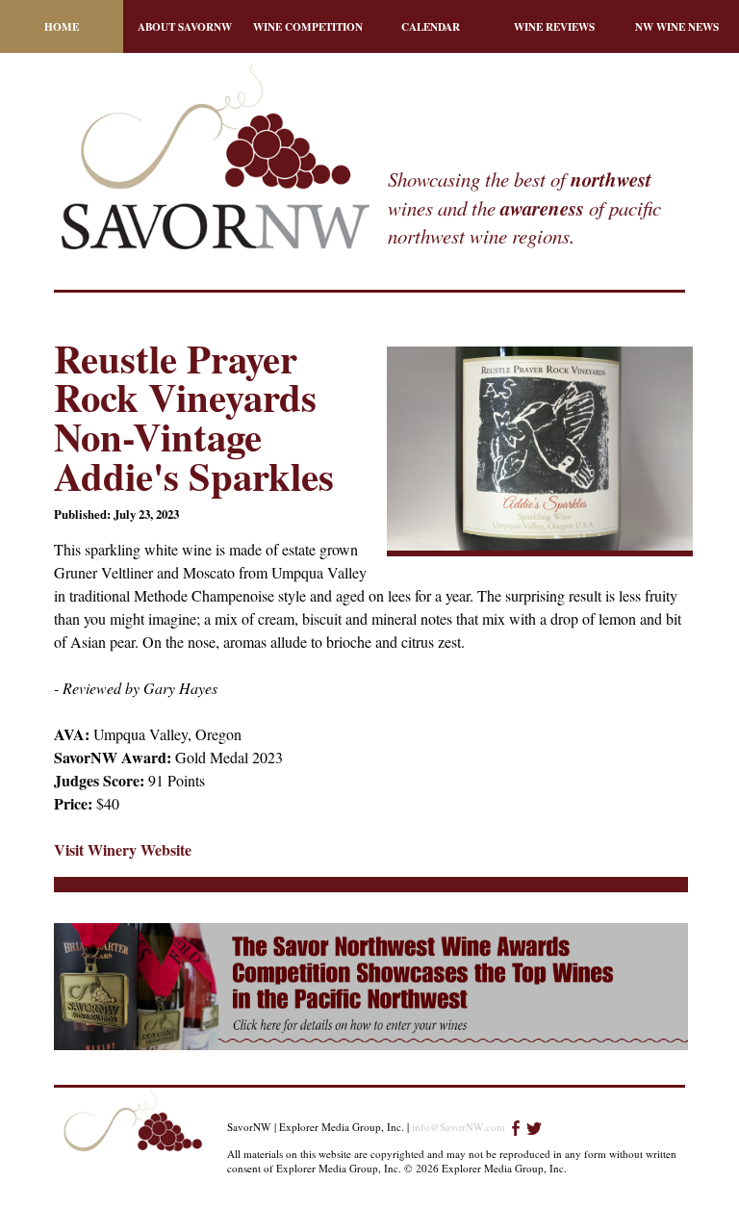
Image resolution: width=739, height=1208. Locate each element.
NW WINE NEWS (677, 26)
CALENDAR (430, 26)
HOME (61, 26)
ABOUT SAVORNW (185, 26)
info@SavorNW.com (458, 1126)
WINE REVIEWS (554, 26)
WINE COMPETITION (308, 26)
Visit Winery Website (122, 849)
